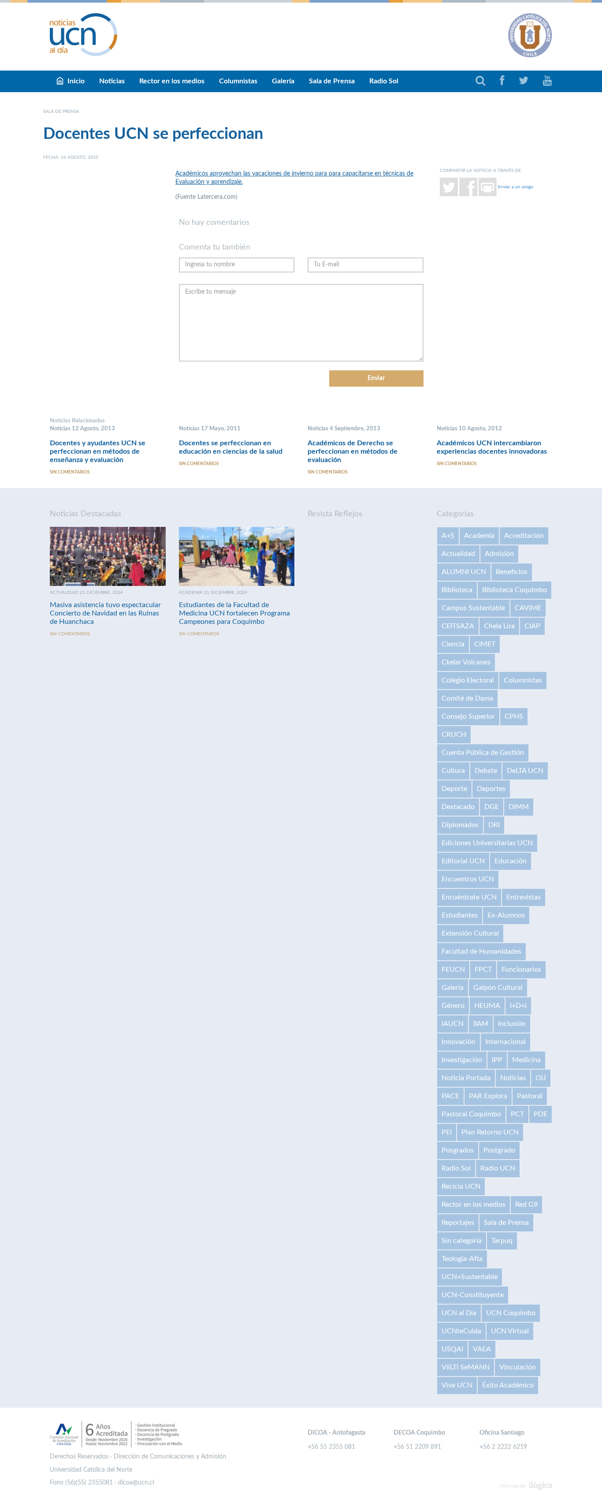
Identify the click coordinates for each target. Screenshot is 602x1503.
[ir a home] (84, 34)
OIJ (540, 1078)
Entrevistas (523, 897)
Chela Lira (499, 626)
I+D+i (518, 1005)
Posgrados (458, 1150)
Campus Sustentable (473, 608)
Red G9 (526, 1204)
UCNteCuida (461, 1331)
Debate (486, 770)
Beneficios (512, 571)
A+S (448, 535)
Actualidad (458, 553)
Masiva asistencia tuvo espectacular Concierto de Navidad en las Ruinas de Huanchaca (105, 613)
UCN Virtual (510, 1331)
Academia (479, 535)
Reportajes (458, 1222)
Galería (283, 81)
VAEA (482, 1349)
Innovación (459, 1041)
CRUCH (454, 734)
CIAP (532, 626)
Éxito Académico (508, 1385)
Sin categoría (462, 1240)
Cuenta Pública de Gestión (483, 752)
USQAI (452, 1349)
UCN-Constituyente (473, 1294)
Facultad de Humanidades (481, 951)
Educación (510, 861)
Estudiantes (460, 915)
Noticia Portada (466, 1078)
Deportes (491, 788)
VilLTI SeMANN (466, 1367)
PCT (517, 1114)
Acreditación (524, 535)
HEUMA (487, 1005)
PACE (450, 1096)
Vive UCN (457, 1385)
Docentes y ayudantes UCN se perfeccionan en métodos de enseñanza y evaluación (97, 451)
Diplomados (460, 824)
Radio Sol (383, 81)
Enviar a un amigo (515, 186)
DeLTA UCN (525, 770)
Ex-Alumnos (506, 915)
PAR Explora (488, 1096)
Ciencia (453, 644)
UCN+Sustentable (470, 1276)
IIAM (480, 1023)
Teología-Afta (462, 1258)
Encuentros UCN (468, 879)
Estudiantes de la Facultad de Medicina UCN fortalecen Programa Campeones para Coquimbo (234, 613)
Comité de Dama (467, 698)
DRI (494, 824)
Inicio (76, 81)
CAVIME (528, 608)
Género (453, 1005)
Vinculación (517, 1367)
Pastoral (530, 1096)
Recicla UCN (461, 1186)
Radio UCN (497, 1168)
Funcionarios (521, 969)
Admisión (499, 553)
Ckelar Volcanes (466, 662)
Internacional (505, 1041)
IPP (497, 1059)
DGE (491, 806)
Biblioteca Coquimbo (514, 589)
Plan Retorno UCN (490, 1132)
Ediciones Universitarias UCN (487, 843)
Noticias (112, 81)
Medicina (526, 1059)
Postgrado (499, 1150)
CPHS (514, 716)
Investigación (462, 1059)
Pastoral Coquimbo (471, 1114)
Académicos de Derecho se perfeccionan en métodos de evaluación (353, 451)
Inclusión (512, 1023)
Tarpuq (502, 1240)
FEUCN (453, 969)
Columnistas (238, 81)
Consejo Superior (468, 716)
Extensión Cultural (470, 933)
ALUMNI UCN (464, 571)
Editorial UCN (463, 861)
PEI (447, 1132)
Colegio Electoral (468, 680)
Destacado (458, 806)
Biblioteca (457, 589)
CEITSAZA (458, 626)
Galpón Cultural (498, 987)
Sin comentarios (69, 472)
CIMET (484, 644)
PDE (540, 1114)
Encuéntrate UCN (469, 897)
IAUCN (453, 1023)
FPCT (483, 969)
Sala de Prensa (332, 81)
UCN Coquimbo (510, 1313)
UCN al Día (459, 1313)
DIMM (519, 806)
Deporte (454, 788)
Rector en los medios (171, 81)
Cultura (453, 770)
